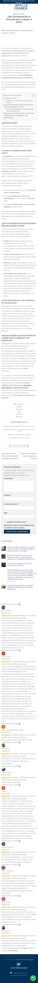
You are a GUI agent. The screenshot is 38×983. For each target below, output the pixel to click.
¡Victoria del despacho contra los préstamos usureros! (19, 564)
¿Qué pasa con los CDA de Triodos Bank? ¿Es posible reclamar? (10, 456)
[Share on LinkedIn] (27, 446)
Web (5, 513)
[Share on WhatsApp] (10, 446)
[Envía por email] (20, 446)
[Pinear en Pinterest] (24, 446)
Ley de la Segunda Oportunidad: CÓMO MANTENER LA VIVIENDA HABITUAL (20, 587)
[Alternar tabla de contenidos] (32, 95)
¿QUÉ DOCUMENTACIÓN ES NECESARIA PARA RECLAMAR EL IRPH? (18, 106)
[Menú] (3, 7)
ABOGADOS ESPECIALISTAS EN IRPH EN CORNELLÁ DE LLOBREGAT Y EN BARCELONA (19, 116)
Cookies (24, 957)
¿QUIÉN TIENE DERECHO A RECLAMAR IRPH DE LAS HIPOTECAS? (20, 110)
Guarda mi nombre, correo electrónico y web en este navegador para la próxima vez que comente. (19, 525)
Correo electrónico (11, 504)
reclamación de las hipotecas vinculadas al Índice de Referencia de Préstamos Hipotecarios (17, 53)
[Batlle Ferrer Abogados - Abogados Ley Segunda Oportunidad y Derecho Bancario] (20, 7)
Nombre (7, 495)
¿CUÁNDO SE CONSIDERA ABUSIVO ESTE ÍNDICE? (19, 101)
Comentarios (11, 581)
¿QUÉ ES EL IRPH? (10, 98)
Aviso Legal (6, 957)
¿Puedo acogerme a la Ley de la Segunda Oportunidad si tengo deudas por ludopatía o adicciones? (21, 557)
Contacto (32, 957)
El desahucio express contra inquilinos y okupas (28, 456)
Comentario (8, 478)
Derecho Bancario (19, 14)
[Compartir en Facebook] (13, 446)
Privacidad (16, 957)
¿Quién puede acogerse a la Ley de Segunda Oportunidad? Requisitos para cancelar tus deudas (21, 549)
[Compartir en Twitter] (17, 446)
